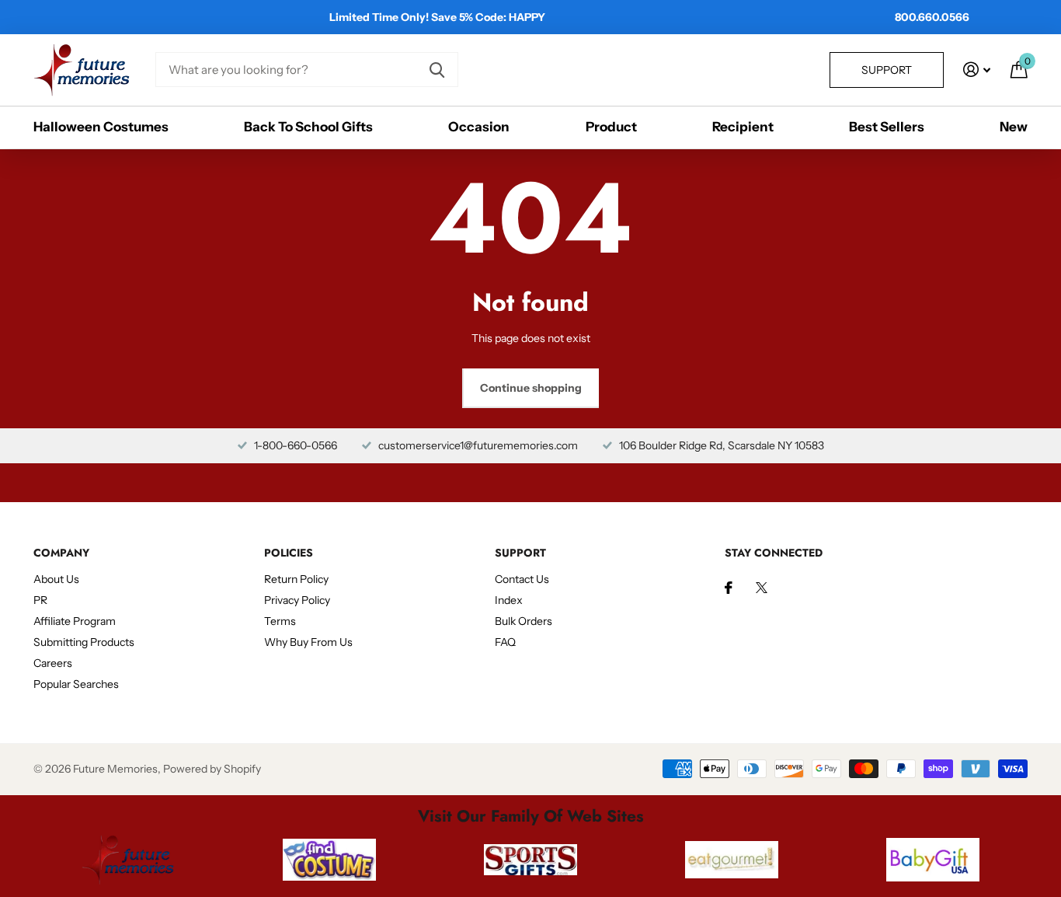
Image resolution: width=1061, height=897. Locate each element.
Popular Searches (76, 684)
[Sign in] (976, 69)
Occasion (479, 126)
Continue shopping (531, 388)
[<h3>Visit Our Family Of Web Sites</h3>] (127, 860)
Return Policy (296, 579)
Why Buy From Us (308, 642)
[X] (761, 587)
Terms (280, 621)
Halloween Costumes (101, 126)
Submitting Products (83, 642)
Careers (52, 663)
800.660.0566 (932, 17)
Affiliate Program (74, 621)
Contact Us (522, 579)
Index (509, 600)
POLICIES (288, 552)
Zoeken (437, 69)
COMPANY (61, 552)
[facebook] (728, 587)
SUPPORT (520, 552)
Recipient (743, 126)
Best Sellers (886, 126)
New (1014, 126)
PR (40, 600)
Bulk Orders (523, 621)
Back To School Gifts (308, 126)
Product (611, 126)
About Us (56, 579)
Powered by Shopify (212, 769)
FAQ (505, 642)
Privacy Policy (297, 600)
